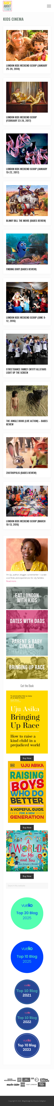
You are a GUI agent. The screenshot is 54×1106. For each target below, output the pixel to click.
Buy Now (27, 758)
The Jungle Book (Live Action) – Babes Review (27, 422)
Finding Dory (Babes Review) (21, 269)
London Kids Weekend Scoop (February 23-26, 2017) (21, 118)
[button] (49, 6)
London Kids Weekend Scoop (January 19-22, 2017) (26, 170)
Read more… (11, 581)
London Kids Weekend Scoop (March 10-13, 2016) (25, 522)
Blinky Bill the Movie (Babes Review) (26, 220)
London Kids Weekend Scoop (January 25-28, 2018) (26, 67)
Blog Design (26, 1101)
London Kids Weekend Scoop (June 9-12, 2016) (26, 319)
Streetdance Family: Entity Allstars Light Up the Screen (26, 370)
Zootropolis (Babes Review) (21, 473)
